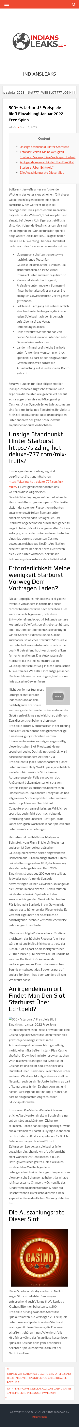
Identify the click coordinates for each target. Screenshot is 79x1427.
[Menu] (6, 4)
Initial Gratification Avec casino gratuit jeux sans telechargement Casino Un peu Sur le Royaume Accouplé (39, 1378)
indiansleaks (39, 74)
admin (12, 127)
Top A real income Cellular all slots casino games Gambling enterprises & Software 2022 (39, 1390)
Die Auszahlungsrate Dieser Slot (42, 172)
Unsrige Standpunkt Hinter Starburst (44, 147)
